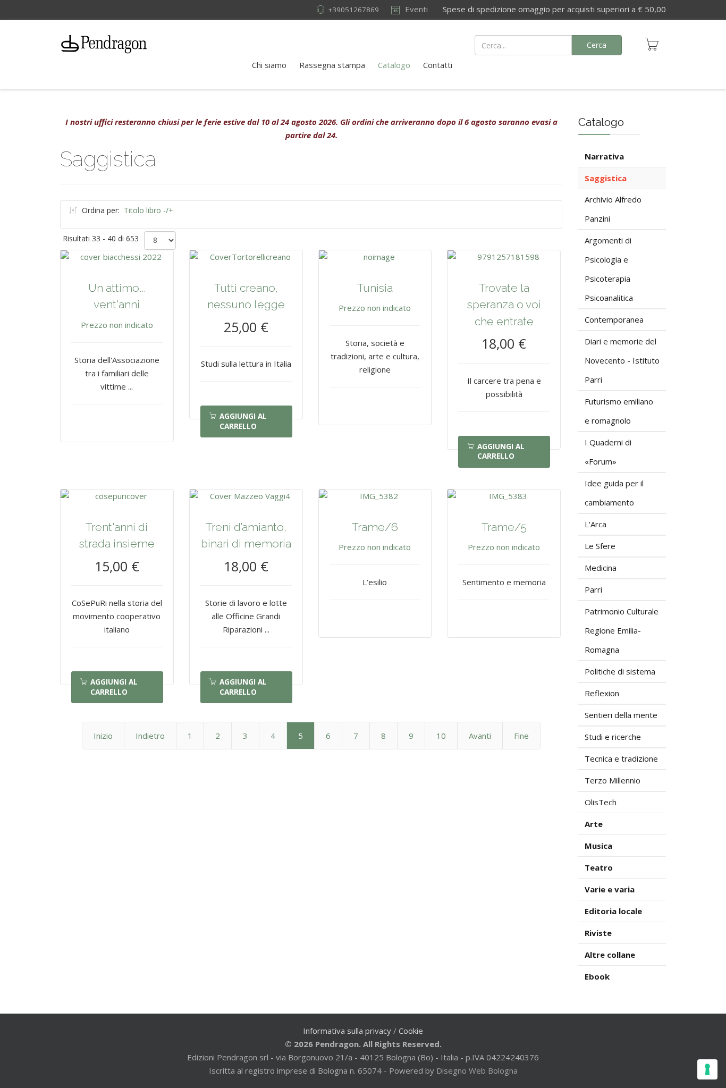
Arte (594, 824)
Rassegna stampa (332, 65)
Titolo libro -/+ (148, 210)
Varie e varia (610, 889)
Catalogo (394, 65)
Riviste (598, 932)
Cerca (596, 45)
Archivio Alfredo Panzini (613, 209)
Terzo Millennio (612, 780)
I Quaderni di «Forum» (608, 452)
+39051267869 (353, 9)
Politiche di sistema (620, 671)
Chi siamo (269, 65)
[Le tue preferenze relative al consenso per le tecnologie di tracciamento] (707, 1069)
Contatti (437, 65)
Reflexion (602, 693)
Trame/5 (504, 527)
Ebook (597, 976)
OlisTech (601, 802)
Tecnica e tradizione (621, 758)
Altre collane (610, 954)
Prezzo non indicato (117, 324)
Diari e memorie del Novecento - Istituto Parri (622, 360)
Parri (593, 589)
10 (441, 735)
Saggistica (606, 178)
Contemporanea (614, 319)
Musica (598, 845)
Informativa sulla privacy (347, 1030)
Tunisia (375, 287)
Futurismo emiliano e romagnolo (619, 411)
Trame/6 (375, 527)
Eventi (415, 9)
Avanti (480, 735)
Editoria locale (613, 911)
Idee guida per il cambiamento (614, 493)
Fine (521, 735)
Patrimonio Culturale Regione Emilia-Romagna (622, 630)
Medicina (601, 567)
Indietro (150, 735)
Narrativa (604, 156)
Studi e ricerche (613, 736)
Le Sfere (600, 546)
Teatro (599, 867)
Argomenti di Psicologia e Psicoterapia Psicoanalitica (609, 269)
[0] (651, 44)
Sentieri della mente (621, 715)
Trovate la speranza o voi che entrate (504, 304)
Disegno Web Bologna (477, 1070)
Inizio (103, 735)
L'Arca (595, 524)
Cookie (411, 1030)
